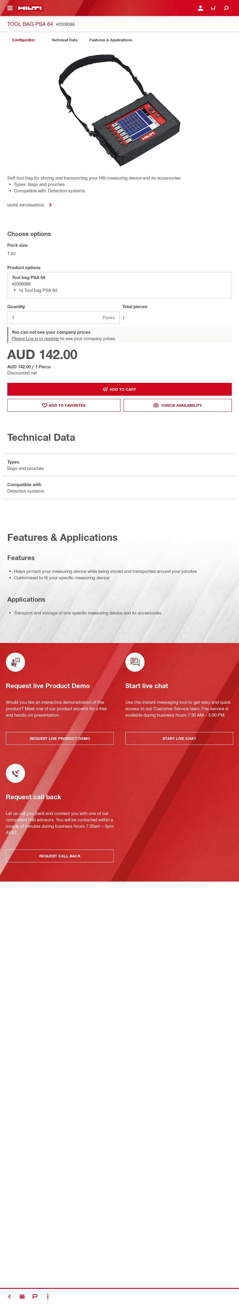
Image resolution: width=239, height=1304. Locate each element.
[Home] (29, 8)
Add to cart (123, 389)
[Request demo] (22, 1296)
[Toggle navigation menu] (9, 8)
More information (25, 205)
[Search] (226, 8)
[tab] (23, 40)
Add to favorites (67, 405)
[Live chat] (35, 1296)
